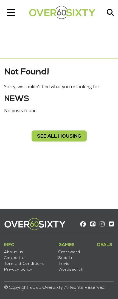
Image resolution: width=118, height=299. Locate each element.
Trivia (64, 264)
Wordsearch (70, 270)
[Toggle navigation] (11, 12)
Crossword (69, 252)
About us (13, 252)
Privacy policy (18, 270)
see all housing (59, 136)
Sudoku (66, 258)
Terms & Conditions (24, 264)
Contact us (15, 258)
